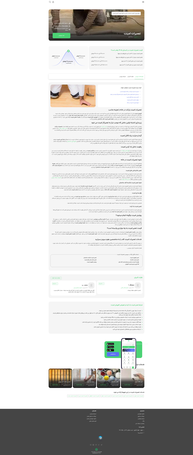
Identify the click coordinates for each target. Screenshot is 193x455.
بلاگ (143, 421)
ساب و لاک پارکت (126, 179)
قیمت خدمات (131, 13)
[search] (50, 2)
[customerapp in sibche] (110, 344)
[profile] (53, 2)
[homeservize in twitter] (99, 445)
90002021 (140, 433)
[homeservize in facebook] (91, 445)
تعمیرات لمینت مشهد (106, 396)
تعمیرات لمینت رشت (72, 396)
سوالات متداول (141, 416)
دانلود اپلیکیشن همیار (91, 419)
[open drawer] (143, 2)
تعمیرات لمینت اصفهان (94, 396)
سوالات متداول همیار (91, 416)
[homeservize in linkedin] (93, 445)
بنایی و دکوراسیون (123, 13)
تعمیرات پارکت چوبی (56, 178)
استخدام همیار (93, 414)
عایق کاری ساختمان (71, 141)
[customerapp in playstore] (110, 347)
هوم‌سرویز (137, 13)
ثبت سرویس (61, 35)
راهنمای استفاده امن (139, 423)
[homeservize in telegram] (101, 445)
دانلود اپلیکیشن (141, 414)
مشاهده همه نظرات (56, 278)
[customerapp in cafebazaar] (110, 350)
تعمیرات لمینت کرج (128, 396)
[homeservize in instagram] (96, 445)
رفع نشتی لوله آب (125, 151)
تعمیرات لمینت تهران (138, 396)
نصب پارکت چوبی (63, 128)
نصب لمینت (104, 127)
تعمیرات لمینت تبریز (83, 396)
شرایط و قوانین (141, 419)
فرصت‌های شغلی (92, 421)
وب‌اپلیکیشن (113, 354)
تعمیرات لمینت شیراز (117, 396)
